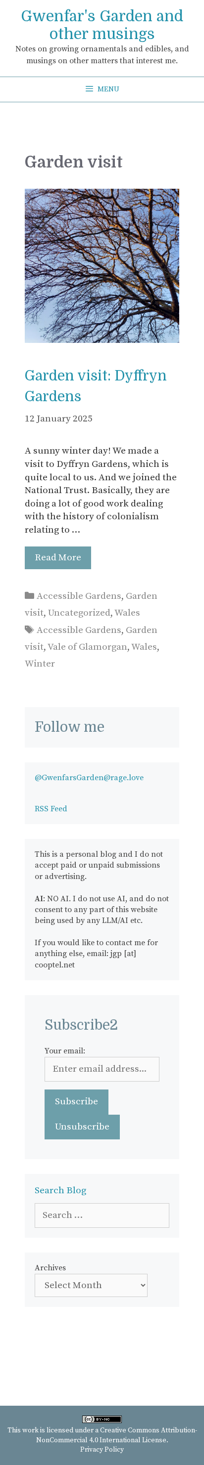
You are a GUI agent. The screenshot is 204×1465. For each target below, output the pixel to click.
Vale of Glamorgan (87, 647)
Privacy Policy (102, 1449)
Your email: (65, 1051)
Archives (50, 1268)
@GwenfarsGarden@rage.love (89, 778)
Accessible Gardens (79, 596)
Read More (58, 557)
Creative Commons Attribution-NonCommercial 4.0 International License (116, 1435)
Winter (40, 664)
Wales (127, 613)
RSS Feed (51, 809)
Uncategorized (79, 613)
